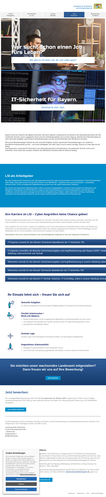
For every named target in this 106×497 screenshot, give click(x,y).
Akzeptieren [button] (21, 479)
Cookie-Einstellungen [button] (97, 493)
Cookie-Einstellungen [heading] (15, 453)
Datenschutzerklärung (28, 474)
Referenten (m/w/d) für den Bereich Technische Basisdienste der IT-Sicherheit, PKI (46, 270)
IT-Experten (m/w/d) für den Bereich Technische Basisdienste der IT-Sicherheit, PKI (46, 242)
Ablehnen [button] (21, 484)
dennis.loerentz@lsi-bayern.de (78, 472)
